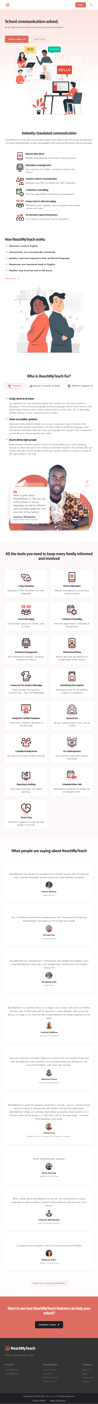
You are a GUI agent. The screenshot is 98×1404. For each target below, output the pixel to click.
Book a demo (15, 39)
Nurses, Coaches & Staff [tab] (47, 385)
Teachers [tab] (17, 385)
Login (80, 5)
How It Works (49, 1369)
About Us (86, 1369)
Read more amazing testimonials (49, 1283)
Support (86, 1381)
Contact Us (87, 1377)
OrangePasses (11, 1373)
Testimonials (49, 1381)
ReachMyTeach (12, 1369)
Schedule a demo (47, 1324)
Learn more (39, 39)
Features (47, 1373)
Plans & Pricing (50, 1377)
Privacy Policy (39, 1400)
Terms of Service (57, 1400)
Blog (84, 1373)
